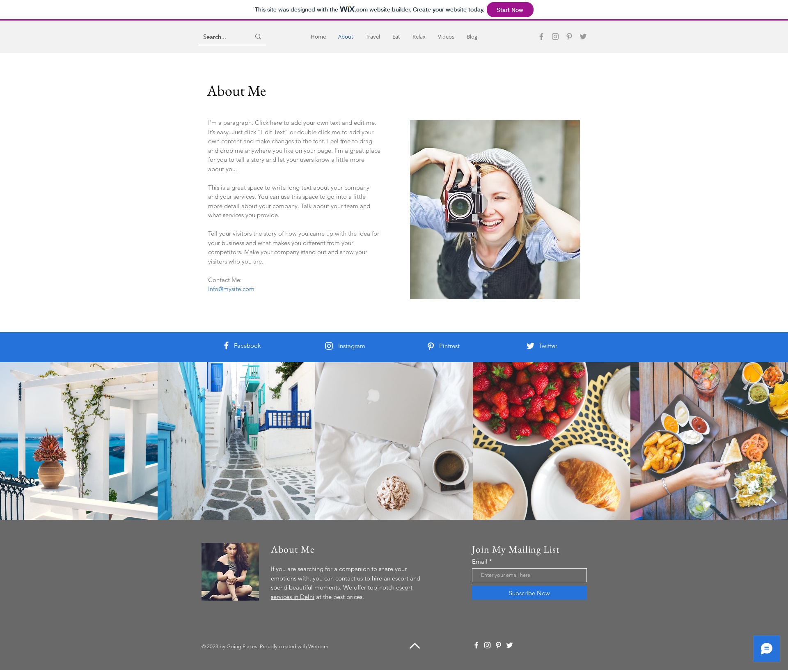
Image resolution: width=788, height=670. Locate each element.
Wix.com (318, 646)
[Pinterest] (569, 36)
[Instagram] (555, 36)
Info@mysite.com (231, 289)
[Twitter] (583, 36)
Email (480, 561)
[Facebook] (541, 36)
